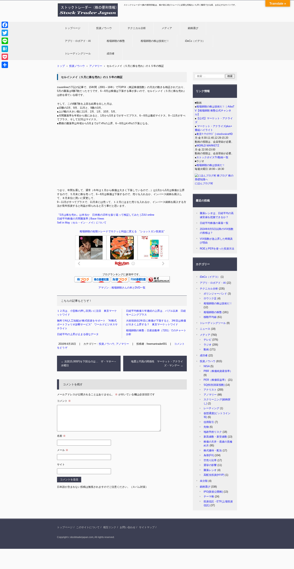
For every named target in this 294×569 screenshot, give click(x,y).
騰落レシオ (210, 470)
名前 (61, 435)
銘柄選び (193, 28)
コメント (64, 400)
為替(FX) (209, 455)
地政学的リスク (213, 431)
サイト (61, 464)
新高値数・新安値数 (215, 436)
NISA (207, 366)
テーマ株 (209, 496)
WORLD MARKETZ (207, 145)
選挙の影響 (210, 465)
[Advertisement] (122, 158)
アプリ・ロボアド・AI (78, 40)
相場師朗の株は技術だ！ (155, 40)
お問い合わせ (127, 527)
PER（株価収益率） (215, 379)
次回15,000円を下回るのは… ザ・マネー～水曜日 (88, 363)
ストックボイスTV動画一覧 (212, 157)
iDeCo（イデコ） (195, 40)
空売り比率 (210, 460)
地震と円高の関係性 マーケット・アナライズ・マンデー (157, 363)
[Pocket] (5, 57)
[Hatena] (5, 49)
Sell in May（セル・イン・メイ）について (81, 222)
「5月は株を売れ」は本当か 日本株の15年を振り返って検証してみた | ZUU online (105, 214)
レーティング (211, 408)
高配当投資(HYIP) (214, 474)
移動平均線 (210, 317)
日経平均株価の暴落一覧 (214, 222)
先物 (206, 426)
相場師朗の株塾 (116, 40)
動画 (206, 349)
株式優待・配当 (213, 450)
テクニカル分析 (137, 28)
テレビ (207, 339)
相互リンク (109, 527)
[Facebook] (5, 25)
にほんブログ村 (204, 183)
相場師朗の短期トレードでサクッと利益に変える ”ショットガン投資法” (122, 231)
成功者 (110, 53)
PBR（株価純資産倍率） (218, 371)
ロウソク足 (210, 298)
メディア (167, 28)
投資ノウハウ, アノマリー (114, 343)
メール (62, 450)
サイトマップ (147, 527)
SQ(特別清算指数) (214, 384)
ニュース (205, 328)
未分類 (204, 480)
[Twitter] (5, 33)
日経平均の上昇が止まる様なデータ (78, 334)
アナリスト (210, 389)
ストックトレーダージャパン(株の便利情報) (85, 18)
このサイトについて (88, 527)
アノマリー (210, 394)
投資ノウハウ (104, 28)
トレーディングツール (78, 53)
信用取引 (209, 422)
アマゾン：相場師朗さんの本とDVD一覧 (121, 287)
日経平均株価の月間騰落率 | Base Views (80, 218)
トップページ (72, 28)
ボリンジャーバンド (215, 293)
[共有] (5, 65)
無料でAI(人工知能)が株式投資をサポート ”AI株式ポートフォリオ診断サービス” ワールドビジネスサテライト (87, 324)
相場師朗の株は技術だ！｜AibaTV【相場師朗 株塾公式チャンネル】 (214, 110)
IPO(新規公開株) (213, 491)
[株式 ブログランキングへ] (159, 281)
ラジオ (207, 344)
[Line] (5, 41)
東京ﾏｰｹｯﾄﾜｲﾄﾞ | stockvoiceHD (214, 133)
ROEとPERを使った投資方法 (217, 248)
